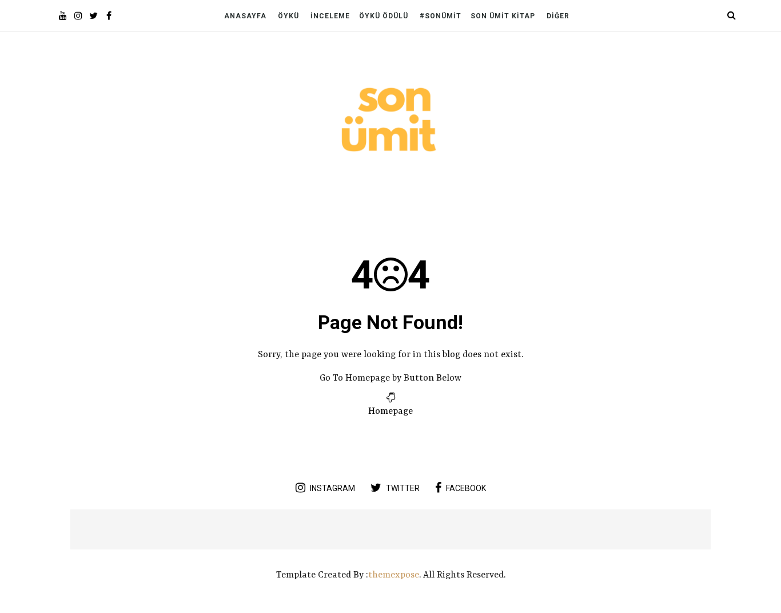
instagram (332, 488)
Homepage (390, 411)
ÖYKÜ (288, 16)
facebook (466, 488)
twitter (403, 488)
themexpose (393, 575)
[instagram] (78, 17)
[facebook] (108, 17)
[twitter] (93, 17)
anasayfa (245, 16)
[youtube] (62, 17)
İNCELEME (330, 16)
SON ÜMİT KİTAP (503, 16)
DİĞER (558, 16)
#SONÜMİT (440, 16)
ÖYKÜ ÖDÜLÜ (383, 16)
